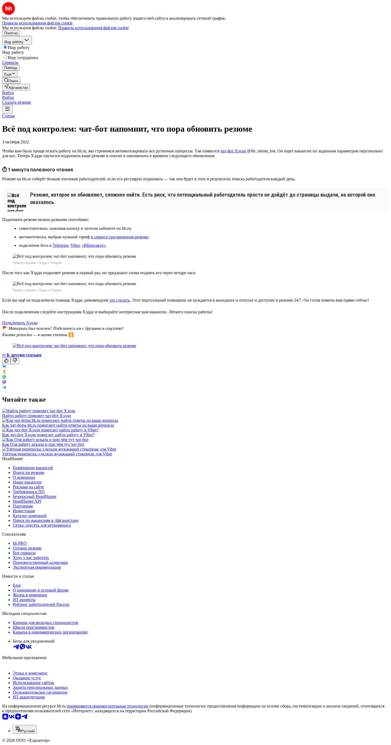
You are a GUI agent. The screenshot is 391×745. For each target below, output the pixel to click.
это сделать (119, 300)
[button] (8, 92)
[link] (11, 80)
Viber (75, 245)
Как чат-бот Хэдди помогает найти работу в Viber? (48, 434)
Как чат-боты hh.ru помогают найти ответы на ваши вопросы (58, 425)
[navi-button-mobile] (7, 109)
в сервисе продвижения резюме (119, 237)
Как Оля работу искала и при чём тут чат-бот (43, 444)
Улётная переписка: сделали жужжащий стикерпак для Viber (57, 454)
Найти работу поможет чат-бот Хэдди (36, 415)
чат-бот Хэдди (233, 151)
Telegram (60, 245)
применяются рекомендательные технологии (107, 706)
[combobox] (25, 729)
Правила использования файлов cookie (93, 28)
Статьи (8, 116)
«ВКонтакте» (94, 245)
